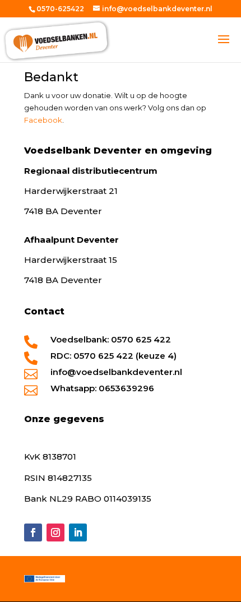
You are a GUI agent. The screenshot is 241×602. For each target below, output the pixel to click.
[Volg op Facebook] (33, 532)
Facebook (43, 119)
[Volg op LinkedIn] (78, 532)
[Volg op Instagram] (55, 532)
